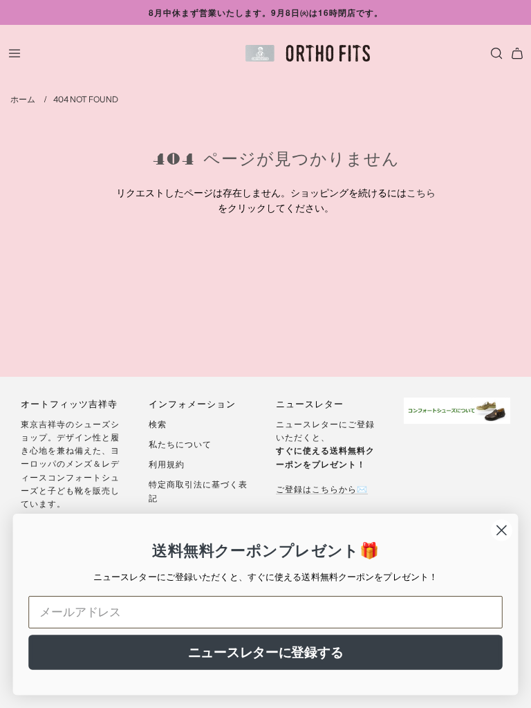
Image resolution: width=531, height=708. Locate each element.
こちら (421, 192)
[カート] (517, 53)
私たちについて (180, 443)
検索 (158, 423)
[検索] (493, 53)
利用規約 (167, 463)
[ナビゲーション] (14, 53)
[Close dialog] (501, 530)
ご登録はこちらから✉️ (322, 488)
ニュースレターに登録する (266, 652)
